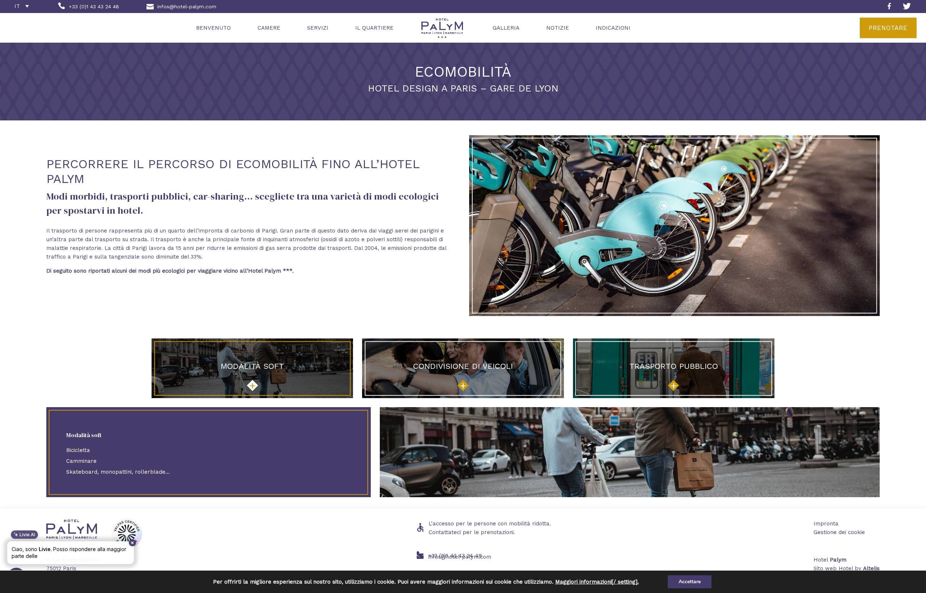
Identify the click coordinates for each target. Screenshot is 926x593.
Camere (269, 28)
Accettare (690, 581)
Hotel (830, 559)
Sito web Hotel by (847, 568)
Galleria (506, 28)
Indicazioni (613, 28)
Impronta (826, 523)
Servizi (317, 28)
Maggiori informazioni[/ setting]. (597, 582)
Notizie (557, 28)
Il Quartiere (374, 28)
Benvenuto (213, 28)
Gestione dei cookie (839, 532)
